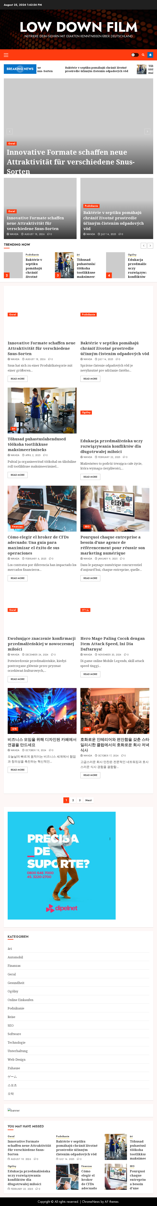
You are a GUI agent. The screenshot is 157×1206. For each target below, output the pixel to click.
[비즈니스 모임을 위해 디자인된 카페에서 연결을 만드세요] (42, 711)
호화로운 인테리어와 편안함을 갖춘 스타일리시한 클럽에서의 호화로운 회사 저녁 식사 (114, 745)
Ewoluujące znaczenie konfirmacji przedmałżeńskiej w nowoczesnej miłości (42, 644)
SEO (87, 526)
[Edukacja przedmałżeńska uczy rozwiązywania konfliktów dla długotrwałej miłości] (115, 265)
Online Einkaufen (20, 1000)
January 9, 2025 (107, 558)
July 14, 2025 (108, 234)
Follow (150, 55)
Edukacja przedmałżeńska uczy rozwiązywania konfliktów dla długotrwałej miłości (141, 275)
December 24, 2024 (36, 654)
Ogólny (132, 254)
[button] (6, 55)
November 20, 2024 (109, 654)
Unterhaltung (18, 1051)
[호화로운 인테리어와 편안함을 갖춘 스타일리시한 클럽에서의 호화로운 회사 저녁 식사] (114, 711)
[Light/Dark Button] (135, 55)
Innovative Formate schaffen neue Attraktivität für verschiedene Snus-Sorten (71, 161)
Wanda (14, 234)
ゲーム (85, 610)
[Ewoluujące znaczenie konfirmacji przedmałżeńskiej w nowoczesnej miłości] (42, 610)
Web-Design (16, 1059)
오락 (14, 729)
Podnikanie (91, 206)
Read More (18, 379)
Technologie (16, 1042)
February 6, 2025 (35, 558)
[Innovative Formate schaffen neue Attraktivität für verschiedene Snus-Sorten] (78, 131)
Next (88, 800)
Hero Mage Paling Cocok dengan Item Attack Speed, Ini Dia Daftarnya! (112, 644)
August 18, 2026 (35, 234)
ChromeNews (91, 1201)
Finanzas (17, 526)
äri (78, 254)
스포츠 (12, 1085)
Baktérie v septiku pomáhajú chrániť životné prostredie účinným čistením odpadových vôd (113, 220)
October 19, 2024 (35, 750)
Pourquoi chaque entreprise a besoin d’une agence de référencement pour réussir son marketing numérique (112, 545)
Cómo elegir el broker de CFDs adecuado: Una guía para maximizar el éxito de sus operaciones (38, 545)
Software (14, 1034)
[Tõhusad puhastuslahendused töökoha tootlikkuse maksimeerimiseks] (64, 265)
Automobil (15, 957)
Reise (11, 1017)
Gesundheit (16, 983)
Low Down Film (79, 27)
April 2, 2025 (33, 455)
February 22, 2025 (109, 457)
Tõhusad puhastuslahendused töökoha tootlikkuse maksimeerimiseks (37, 444)
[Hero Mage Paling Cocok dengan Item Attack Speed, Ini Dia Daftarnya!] (114, 610)
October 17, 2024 (108, 755)
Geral (11, 143)
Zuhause (14, 1068)
